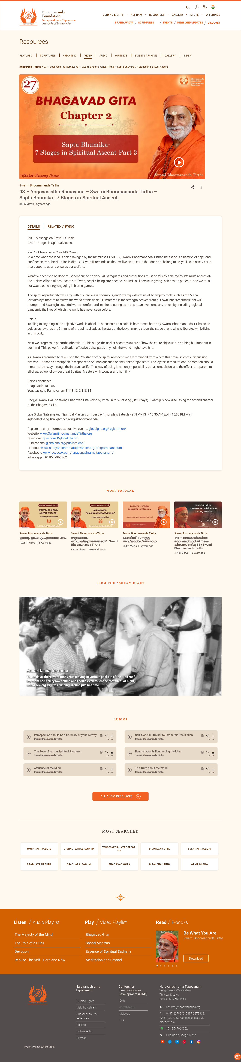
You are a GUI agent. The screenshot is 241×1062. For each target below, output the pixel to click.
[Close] (195, 482)
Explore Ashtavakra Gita (179, 565)
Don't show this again (134, 574)
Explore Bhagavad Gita (138, 565)
